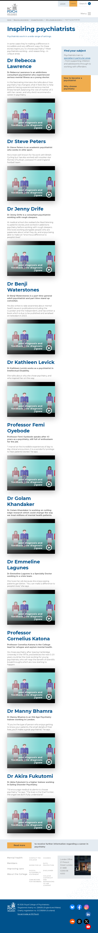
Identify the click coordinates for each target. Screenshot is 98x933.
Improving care (15, 869)
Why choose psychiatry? (54, 20)
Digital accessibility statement (35, 872)
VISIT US (86, 877)
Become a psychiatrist (21, 20)
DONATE (73, 3)
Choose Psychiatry (37, 20)
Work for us (35, 865)
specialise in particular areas (77, 58)
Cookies (47, 858)
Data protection (48, 864)
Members (12, 863)
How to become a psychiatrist (73, 79)
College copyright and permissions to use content (48, 880)
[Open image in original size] (12, 9)
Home (9, 20)
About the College (17, 874)
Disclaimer (48, 870)
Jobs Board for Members (35, 880)
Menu (84, 13)
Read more (19, 845)
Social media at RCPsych (28, 914)
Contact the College (35, 859)
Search (89, 3)
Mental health (15, 858)
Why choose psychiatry (70, 87)
